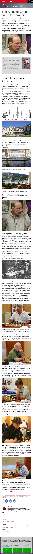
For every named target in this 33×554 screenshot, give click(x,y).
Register (14, 527)
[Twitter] (11, 500)
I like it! (23, 18)
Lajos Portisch (9, 496)
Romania (4, 497)
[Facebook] (7, 500)
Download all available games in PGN (16, 120)
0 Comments (28, 18)
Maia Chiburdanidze (17, 496)
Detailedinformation (7, 550)
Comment (4, 529)
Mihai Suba (25, 496)
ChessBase (10, 506)
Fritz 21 (5, 58)
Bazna (17, 495)
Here (25, 542)
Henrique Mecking (23, 495)
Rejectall (17, 550)
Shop (3, 1)
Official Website (9, 491)
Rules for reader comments (8, 521)
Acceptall (26, 550)
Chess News (12, 7)
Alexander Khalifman (10, 495)
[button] (11, 1)
